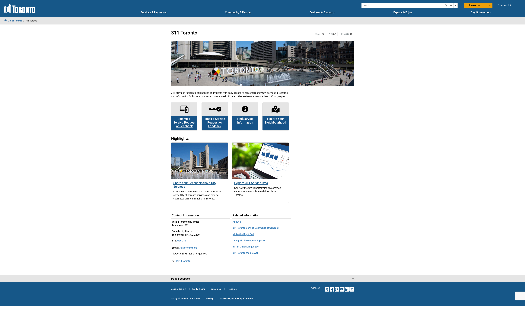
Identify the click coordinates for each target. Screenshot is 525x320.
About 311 (238, 221)
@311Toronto (183, 261)
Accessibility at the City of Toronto (236, 298)
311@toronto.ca (188, 247)
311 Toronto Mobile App (246, 252)
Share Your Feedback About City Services (194, 184)
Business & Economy (322, 12)
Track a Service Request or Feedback (214, 122)
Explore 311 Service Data (251, 183)
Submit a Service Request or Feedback (184, 122)
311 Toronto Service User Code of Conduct (255, 227)
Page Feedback (180, 278)
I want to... (475, 5)
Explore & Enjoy (402, 12)
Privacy (209, 298)
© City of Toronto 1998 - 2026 (185, 298)
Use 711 (181, 240)
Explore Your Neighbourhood (275, 120)
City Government (481, 12)
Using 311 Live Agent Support (249, 240)
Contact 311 (505, 5)
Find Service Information (245, 120)
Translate (345, 34)
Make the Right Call (243, 234)
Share (320, 33)
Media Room (198, 288)
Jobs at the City (179, 288)
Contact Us (216, 288)
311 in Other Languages (246, 246)
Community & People (238, 12)
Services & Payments (153, 12)
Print (331, 34)
